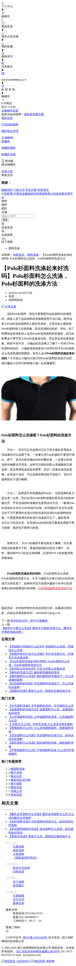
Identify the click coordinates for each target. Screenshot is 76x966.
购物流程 (7, 189)
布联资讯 (43, 189)
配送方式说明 (21, 867)
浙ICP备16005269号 (35, 937)
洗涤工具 (16, 791)
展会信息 (16, 776)
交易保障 (18, 895)
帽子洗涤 (16, 772)
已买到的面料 (9, 124)
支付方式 (18, 899)
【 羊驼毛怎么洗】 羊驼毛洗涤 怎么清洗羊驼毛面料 (40, 724)
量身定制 (18, 903)
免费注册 (38, 114)
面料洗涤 (33, 254)
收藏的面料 (8, 147)
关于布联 (18, 881)
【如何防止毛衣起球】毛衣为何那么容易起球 (36, 668)
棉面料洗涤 (18, 768)
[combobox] (17, 216)
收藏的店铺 (8, 154)
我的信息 (7, 118)
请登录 (28, 114)
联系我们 (18, 885)
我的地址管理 (9, 131)
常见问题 (31, 189)
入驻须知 (18, 853)
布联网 (49, 961)
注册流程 (18, 846)
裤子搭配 (16, 783)
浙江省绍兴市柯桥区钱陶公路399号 (38, 951)
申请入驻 (7, 171)
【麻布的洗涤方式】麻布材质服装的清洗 (33, 672)
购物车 (8, 137)
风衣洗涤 (16, 794)
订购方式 (19, 189)
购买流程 (18, 850)
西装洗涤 (16, 787)
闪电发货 (18, 871)
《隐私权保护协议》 (25, 857)
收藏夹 (5, 141)
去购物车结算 (9, 110)
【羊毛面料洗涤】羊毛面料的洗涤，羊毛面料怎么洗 (41, 705)
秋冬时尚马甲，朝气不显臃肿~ (30, 620)
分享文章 (10, 306)
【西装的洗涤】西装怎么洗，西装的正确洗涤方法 (39, 690)
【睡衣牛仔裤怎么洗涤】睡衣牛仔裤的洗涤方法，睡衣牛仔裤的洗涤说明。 (36, 628)
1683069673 (23, 961)
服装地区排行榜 (20, 779)
